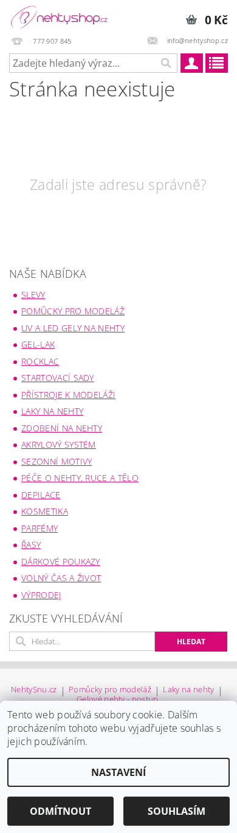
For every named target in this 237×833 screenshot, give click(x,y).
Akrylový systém (58, 444)
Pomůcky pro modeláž (73, 311)
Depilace (41, 495)
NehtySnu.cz (34, 690)
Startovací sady (57, 377)
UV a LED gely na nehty (73, 328)
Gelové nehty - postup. (118, 699)
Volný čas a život (61, 578)
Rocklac (40, 361)
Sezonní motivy (56, 461)
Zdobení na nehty (61, 428)
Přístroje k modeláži (68, 394)
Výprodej (41, 595)
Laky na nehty (52, 411)
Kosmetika (44, 511)
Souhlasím (176, 811)
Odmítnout (60, 811)
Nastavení (118, 772)
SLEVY (33, 294)
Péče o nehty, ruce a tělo (80, 478)
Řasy (31, 544)
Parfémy (39, 528)
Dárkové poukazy (60, 561)
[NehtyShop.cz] (59, 16)
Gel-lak (38, 344)
